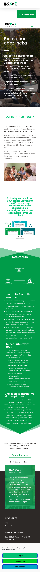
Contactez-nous (20, 455)
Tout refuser (20, 561)
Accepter (20, 555)
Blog (6, 523)
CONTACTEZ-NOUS (26, 14)
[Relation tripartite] (20, 239)
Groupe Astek (10, 526)
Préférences (20, 567)
